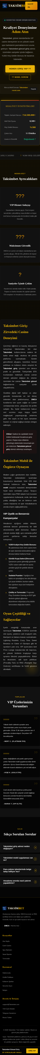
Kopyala (33, 89)
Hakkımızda (7, 973)
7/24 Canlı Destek (9, 1009)
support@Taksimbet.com (11, 1004)
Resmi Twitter (7, 1017)
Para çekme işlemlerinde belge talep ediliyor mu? (19, 870)
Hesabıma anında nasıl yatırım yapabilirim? (19, 882)
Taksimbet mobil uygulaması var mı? (19, 859)
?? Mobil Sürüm (20, 77)
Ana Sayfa (6, 941)
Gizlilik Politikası (8, 977)
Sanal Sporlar (7, 954)
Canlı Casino (7, 945)
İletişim (5, 990)
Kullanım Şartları (8, 981)
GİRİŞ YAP (32, 1051)
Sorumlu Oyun (7, 986)
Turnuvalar (6, 958)
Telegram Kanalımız (9, 1013)
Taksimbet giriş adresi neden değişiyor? (19, 847)
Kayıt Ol (30, 5)
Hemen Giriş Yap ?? (20, 69)
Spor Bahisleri (7, 950)
